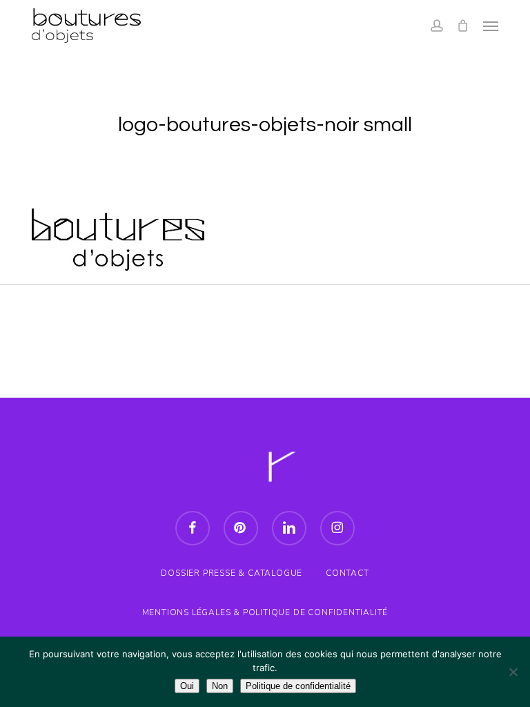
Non (220, 686)
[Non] (513, 672)
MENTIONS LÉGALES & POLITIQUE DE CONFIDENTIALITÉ (265, 612)
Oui (187, 686)
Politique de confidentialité (298, 686)
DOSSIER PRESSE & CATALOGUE (231, 573)
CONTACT (347, 573)
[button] (490, 25)
